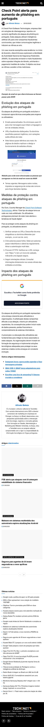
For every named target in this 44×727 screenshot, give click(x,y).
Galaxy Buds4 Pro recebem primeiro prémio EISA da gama (21, 617)
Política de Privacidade (25, 714)
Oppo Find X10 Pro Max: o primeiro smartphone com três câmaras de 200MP (21, 652)
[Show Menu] (3, 3)
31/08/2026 (6, 485)
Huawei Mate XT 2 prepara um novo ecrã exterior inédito (22, 642)
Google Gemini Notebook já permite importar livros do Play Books (21, 663)
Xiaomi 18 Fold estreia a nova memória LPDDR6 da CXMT (20, 633)
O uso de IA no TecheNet (24, 716)
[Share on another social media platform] (37, 386)
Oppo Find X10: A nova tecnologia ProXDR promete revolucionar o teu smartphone (20, 657)
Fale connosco (16, 711)
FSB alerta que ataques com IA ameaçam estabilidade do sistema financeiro (20, 481)
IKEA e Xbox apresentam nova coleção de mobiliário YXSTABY (21, 601)
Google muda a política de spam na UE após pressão (21, 597)
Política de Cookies (8, 716)
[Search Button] (41, 3)
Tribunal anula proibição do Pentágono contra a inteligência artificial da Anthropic (19, 668)
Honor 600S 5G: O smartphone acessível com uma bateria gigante (20, 676)
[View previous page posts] (20, 574)
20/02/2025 (27, 23)
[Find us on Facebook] (4, 721)
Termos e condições (29, 711)
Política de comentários (9, 714)
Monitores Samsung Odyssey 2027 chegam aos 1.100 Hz (21, 682)
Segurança (8, 475)
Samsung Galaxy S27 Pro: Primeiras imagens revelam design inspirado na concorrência (21, 687)
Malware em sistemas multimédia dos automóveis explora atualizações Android (20, 522)
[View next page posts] (24, 574)
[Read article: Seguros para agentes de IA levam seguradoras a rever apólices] (22, 544)
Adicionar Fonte (22, 303)
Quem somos (6, 711)
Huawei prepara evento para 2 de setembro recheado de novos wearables (22, 612)
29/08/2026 (6, 526)
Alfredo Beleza (14, 23)
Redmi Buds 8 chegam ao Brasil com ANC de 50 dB (20, 672)
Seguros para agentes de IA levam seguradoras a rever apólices (17, 563)
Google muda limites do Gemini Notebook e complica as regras (22, 622)
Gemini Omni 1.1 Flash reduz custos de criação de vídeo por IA (22, 692)
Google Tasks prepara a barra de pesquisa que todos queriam (21, 647)
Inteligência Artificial (13, 557)
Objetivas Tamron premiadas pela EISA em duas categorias (19, 606)
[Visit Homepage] (22, 3)
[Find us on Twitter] (9, 721)
